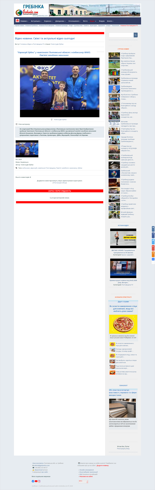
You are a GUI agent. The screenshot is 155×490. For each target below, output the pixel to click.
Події (71, 25)
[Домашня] (16, 21)
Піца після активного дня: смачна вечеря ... (125, 367)
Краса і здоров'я (127, 255)
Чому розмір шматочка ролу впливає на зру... (126, 373)
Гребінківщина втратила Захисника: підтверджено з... (128, 88)
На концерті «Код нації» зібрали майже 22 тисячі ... (128, 190)
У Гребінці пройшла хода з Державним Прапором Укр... (128, 55)
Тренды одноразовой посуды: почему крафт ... (124, 350)
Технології (115, 25)
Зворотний (38, 470)
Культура (93, 25)
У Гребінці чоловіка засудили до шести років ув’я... (128, 165)
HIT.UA (80, 481)
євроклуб (34, 168)
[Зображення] (27, 148)
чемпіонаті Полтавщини (46, 168)
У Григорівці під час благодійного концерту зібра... (129, 131)
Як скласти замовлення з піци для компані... (125, 344)
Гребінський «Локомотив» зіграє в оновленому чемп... (129, 173)
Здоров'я (101, 25)
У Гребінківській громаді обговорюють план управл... (129, 72)
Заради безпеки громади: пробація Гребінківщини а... (127, 139)
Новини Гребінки (31, 25)
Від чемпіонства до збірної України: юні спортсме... (128, 63)
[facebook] (33, 482)
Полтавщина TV (38, 44)
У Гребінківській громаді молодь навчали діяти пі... (127, 157)
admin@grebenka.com (42, 465)
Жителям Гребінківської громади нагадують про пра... (129, 124)
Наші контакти (37, 463)
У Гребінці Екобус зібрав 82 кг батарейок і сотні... (129, 198)
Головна (23, 44)
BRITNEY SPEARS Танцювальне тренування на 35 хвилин (123, 251)
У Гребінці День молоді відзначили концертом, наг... (129, 115)
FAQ (81, 474)
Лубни (80, 168)
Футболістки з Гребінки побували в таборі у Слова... (129, 97)
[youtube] (36, 482)
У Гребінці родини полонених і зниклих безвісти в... (128, 182)
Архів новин (19, 25)
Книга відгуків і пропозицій (89, 472)
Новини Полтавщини (46, 25)
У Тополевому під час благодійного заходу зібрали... (129, 105)
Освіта (86, 25)
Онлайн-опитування (87, 470)
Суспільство (78, 25)
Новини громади (62, 25)
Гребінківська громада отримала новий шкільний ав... (129, 80)
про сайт (44, 472)
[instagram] (39, 482)
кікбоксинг (26, 168)
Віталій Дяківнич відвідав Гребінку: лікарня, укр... (127, 214)
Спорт (108, 25)
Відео (30, 44)
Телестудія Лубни (57, 44)
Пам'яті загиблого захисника (66, 168)
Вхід (64, 183)
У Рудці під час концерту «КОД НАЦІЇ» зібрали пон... (129, 148)
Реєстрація (57, 183)
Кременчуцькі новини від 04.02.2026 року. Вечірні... (123, 281)
